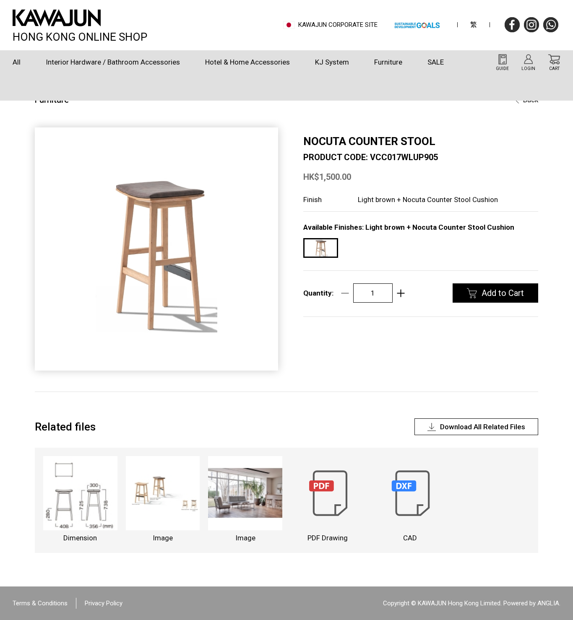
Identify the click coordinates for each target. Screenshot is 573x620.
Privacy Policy (103, 603)
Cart (554, 68)
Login (528, 68)
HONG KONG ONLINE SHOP (80, 36)
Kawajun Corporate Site (338, 25)
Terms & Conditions (40, 603)
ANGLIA (548, 603)
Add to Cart (503, 293)
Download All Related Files (482, 427)
